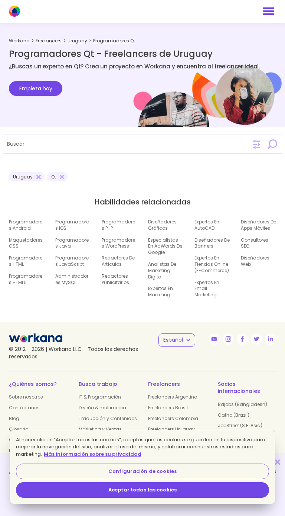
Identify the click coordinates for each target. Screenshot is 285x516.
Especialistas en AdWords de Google (165, 246)
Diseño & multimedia (102, 407)
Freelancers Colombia (173, 418)
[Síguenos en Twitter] (256, 339)
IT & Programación (100, 397)
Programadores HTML (25, 261)
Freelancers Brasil (168, 407)
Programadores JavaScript (72, 261)
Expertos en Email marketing (206, 288)
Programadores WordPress (118, 243)
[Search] (272, 143)
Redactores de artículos (118, 261)
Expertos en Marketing (160, 291)
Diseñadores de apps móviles (258, 225)
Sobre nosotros (26, 397)
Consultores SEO (254, 243)
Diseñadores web (255, 261)
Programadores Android (25, 225)
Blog (14, 418)
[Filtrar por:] (256, 144)
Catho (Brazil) (233, 415)
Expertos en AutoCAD (206, 225)
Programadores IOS (72, 225)
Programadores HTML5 (25, 279)
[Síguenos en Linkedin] (270, 339)
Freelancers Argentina (172, 397)
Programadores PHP (118, 225)
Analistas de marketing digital (162, 270)
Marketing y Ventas (100, 429)
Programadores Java (72, 243)
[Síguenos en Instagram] (228, 339)
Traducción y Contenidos (108, 418)
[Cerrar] (277, 462)
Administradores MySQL (71, 279)
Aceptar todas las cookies (142, 489)
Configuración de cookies (142, 471)
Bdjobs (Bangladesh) (242, 404)
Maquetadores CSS (26, 243)
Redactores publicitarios (115, 279)
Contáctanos (24, 407)
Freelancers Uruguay (171, 429)
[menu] (268, 11)
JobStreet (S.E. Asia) (240, 425)
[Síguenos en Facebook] (242, 339)
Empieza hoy (35, 88)
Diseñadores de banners (212, 243)
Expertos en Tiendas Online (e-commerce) (211, 264)
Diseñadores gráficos (162, 225)
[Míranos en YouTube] (214, 339)
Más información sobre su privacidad (92, 454)
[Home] (14, 11)
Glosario (18, 429)
